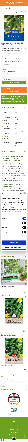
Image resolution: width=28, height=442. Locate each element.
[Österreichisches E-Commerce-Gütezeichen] (14, 410)
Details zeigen (19, 238)
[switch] (24, 223)
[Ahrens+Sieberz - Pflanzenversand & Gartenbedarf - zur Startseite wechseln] (6, 8)
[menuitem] (3, 11)
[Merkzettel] (16, 11)
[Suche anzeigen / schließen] (12, 11)
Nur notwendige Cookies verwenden (14, 247)
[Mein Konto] (20, 11)
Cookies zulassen (14, 242)
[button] (2, 439)
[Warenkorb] (24, 11)
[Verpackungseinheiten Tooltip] (25, 48)
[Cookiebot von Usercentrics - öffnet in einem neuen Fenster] (20, 193)
